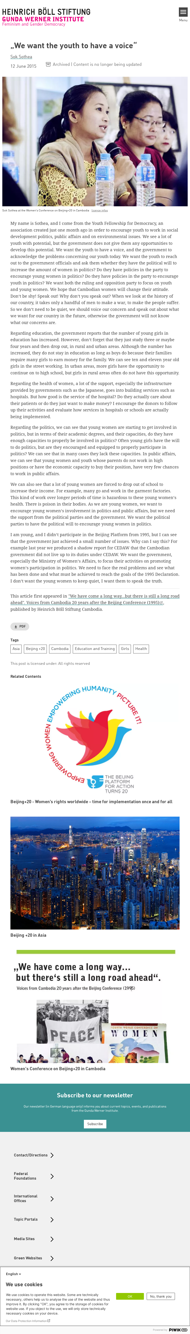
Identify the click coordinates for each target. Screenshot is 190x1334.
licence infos (100, 210)
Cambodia (60, 649)
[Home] (46, 17)
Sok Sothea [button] (21, 57)
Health (141, 649)
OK (130, 1296)
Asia (16, 649)
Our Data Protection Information (26, 1321)
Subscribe (95, 1124)
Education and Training (95, 649)
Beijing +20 (35, 649)
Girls (125, 649)
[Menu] (183, 12)
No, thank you (160, 1296)
